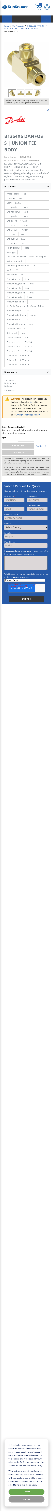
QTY (4, 437)
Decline (26, 1499)
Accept (26, 1491)
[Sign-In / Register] (47, 7)
